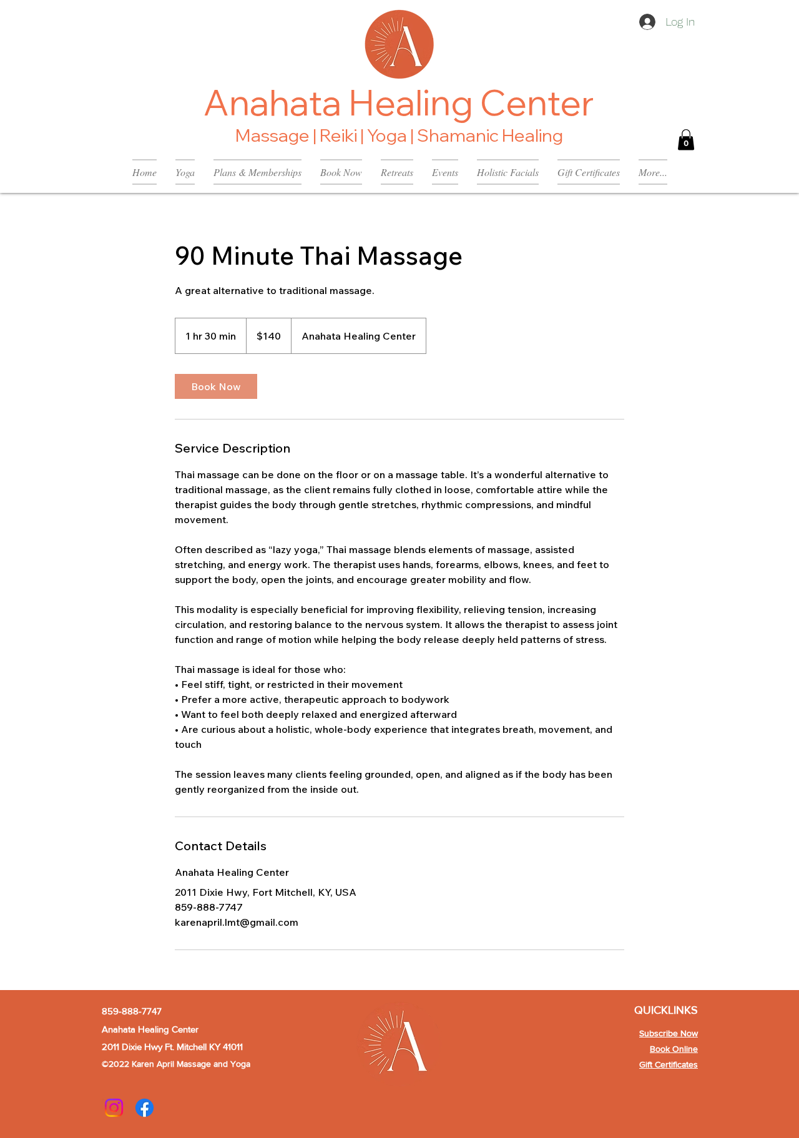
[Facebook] (144, 1108)
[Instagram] (114, 1108)
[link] (216, 386)
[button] (686, 139)
